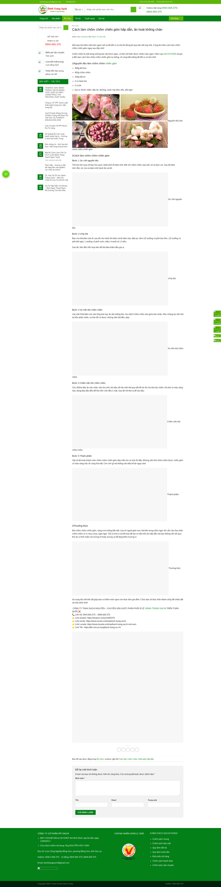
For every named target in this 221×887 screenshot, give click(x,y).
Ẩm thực (67, 18)
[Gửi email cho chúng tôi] (182, 2)
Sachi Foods (57, 884)
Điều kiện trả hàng (160, 856)
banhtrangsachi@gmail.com (56, 863)
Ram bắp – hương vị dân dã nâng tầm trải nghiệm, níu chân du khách (55, 167)
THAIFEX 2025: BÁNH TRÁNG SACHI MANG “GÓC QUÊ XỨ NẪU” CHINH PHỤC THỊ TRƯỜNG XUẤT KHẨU (55, 92)
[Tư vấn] (217, 329)
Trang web (152, 800)
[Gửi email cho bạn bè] (128, 750)
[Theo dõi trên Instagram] (177, 2)
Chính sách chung (160, 839)
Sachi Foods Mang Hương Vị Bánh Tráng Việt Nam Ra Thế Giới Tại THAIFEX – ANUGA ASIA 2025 (56, 116)
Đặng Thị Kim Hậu (99, 37)
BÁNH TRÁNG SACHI (156, 608)
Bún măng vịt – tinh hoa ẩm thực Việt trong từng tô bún (56, 145)
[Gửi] (133, 9)
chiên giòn (111, 63)
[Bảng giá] (217, 313)
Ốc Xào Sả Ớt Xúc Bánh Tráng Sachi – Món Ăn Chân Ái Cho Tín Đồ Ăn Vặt (56, 177)
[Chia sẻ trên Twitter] (123, 750)
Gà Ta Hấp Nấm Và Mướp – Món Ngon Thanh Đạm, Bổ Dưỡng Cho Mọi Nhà (56, 188)
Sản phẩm (56, 18)
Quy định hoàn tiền (161, 852)
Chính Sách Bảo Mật (147, 2)
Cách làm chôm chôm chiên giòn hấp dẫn (136, 759)
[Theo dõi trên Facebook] (175, 2)
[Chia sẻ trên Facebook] (119, 750)
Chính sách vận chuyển (163, 865)
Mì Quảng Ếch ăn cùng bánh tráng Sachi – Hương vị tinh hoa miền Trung (56, 136)
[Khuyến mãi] (217, 321)
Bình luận (80, 778)
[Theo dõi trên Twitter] (180, 2)
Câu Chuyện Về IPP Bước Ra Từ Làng (56, 127)
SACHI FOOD (169, 54)
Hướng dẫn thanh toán (165, 2)
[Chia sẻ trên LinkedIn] (137, 750)
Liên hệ (101, 18)
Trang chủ (44, 18)
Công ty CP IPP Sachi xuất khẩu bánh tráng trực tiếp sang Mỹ (56, 105)
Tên (77, 800)
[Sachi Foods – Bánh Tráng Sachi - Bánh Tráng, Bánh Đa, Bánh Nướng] (53, 9)
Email (114, 800)
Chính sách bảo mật (161, 843)
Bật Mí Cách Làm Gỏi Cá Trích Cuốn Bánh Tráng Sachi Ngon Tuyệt (55, 154)
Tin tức (78, 18)
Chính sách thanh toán (162, 861)
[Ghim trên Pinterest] (132, 750)
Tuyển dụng (90, 18)
